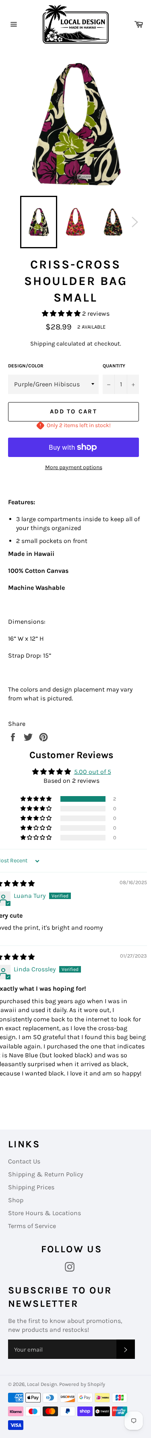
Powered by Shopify (82, 1384)
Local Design (42, 1384)
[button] (62, 313)
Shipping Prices (31, 1187)
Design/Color (25, 366)
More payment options (73, 467)
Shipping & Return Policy (45, 1174)
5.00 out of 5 (92, 772)
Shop (15, 1200)
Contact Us (24, 1161)
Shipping (42, 343)
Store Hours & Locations (44, 1213)
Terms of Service (32, 1226)
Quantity (114, 366)
